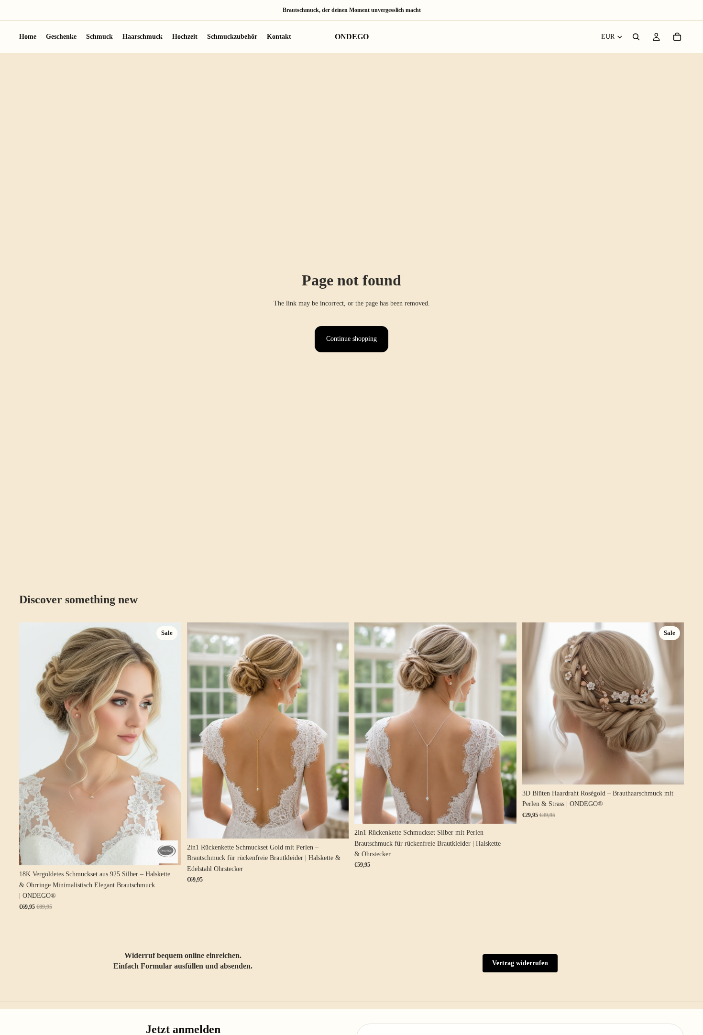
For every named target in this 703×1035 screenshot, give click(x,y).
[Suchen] (636, 36)
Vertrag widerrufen (520, 963)
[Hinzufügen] (166, 851)
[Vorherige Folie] (33, 743)
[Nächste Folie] (167, 743)
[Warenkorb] (677, 36)
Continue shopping (351, 338)
